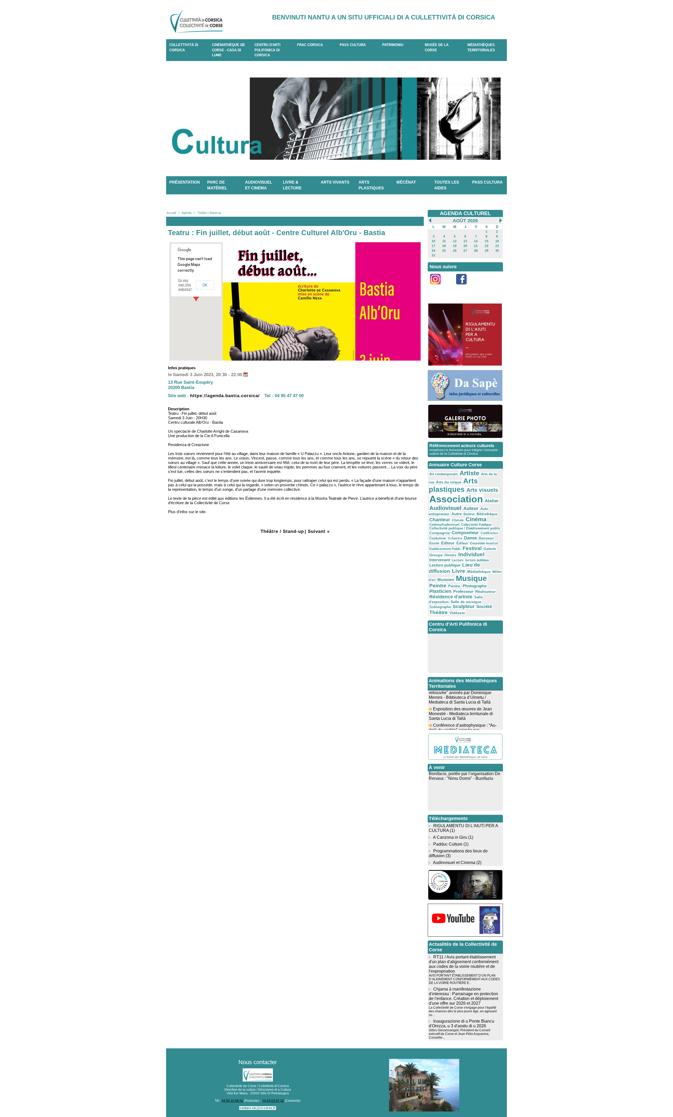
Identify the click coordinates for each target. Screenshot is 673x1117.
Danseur (486, 538)
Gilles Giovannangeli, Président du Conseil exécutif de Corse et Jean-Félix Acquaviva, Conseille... (459, 1033)
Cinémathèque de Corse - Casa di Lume (228, 50)
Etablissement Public (445, 549)
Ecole (434, 543)
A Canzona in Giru (450, 837)
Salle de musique (466, 602)
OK (204, 285)
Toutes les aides (446, 185)
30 (497, 250)
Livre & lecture (292, 185)
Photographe (475, 586)
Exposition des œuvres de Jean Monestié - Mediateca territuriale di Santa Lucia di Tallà (461, 705)
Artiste (469, 473)
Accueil (171, 212)
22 (486, 246)
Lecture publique (444, 565)
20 (465, 246)
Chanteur (439, 519)
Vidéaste (457, 613)
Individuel (471, 554)
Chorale (458, 520)
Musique (471, 578)
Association (456, 499)
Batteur (469, 514)
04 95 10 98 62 (232, 1101)
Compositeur (465, 532)
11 (444, 241)
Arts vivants (335, 182)
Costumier (437, 538)
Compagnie (439, 533)
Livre (458, 571)
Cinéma (476, 519)
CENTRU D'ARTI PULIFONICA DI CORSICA (267, 50)
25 (444, 250)
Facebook (465, 287)
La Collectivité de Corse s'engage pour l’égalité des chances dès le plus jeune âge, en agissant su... (463, 1011)
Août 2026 (465, 220)
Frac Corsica (310, 45)
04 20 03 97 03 (273, 1101)
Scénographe (440, 607)
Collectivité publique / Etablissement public (465, 528)
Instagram (439, 287)
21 (476, 246)
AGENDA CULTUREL (465, 213)
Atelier (492, 500)
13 (465, 241)
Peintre (437, 585)
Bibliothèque (487, 514)
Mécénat (406, 182)
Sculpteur (464, 606)
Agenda (186, 212)
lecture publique (477, 560)
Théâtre (438, 612)
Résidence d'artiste (450, 596)
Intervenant (439, 560)
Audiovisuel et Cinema (454, 862)
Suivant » (319, 531)
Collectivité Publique (476, 525)
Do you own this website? (185, 285)
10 (433, 241)
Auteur (470, 508)
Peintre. (454, 586)
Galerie (489, 549)
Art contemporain (443, 474)
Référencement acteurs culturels (461, 445)
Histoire (450, 555)
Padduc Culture (447, 844)
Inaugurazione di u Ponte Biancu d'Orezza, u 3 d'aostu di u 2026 (461, 1023)
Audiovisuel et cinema (258, 185)
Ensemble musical (484, 543)
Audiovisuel (445, 508)
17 (433, 246)
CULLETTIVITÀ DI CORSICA (183, 47)
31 (433, 255)
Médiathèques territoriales (481, 47)
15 (486, 241)
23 (497, 246)
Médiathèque (479, 571)
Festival (472, 548)
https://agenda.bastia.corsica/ (225, 395)
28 (476, 250)
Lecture (457, 560)
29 (486, 250)
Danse (470, 537)
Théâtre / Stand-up (209, 212)
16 (497, 241)
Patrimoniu (392, 45)
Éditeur (462, 543)
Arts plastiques (371, 185)
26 (455, 250)
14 (476, 241)
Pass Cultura (353, 45)
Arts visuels (482, 490)
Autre (456, 514)
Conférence (489, 533)
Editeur (448, 543)
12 (455, 241)
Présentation (184, 182)
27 (465, 250)
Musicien (445, 579)
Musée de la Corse (436, 47)
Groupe (436, 555)
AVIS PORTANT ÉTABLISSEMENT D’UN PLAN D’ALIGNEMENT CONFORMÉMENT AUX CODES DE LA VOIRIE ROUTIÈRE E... (464, 979)
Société (484, 606)
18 (444, 246)
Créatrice (455, 538)
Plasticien (440, 591)
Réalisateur (485, 591)
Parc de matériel (217, 185)
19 (455, 246)
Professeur (463, 591)
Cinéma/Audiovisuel (444, 525)
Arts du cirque (448, 482)
